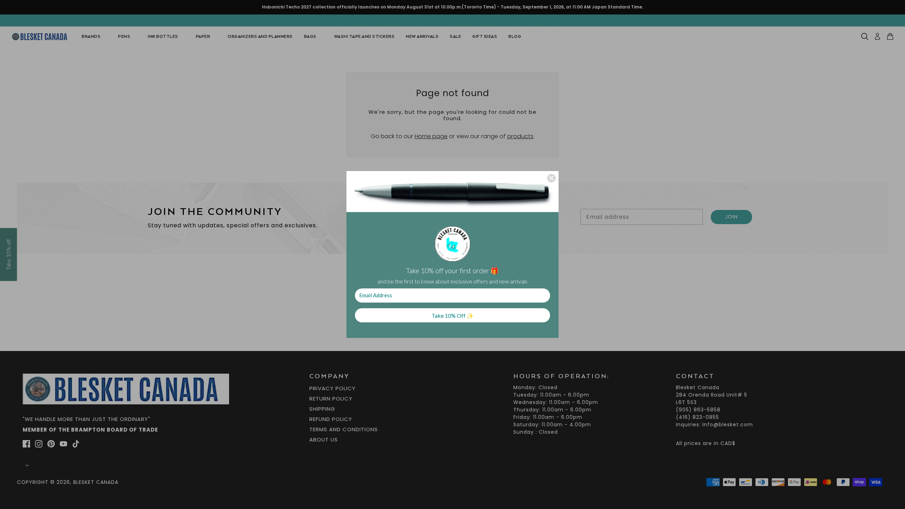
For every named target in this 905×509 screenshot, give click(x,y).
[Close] (551, 178)
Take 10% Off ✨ (453, 315)
